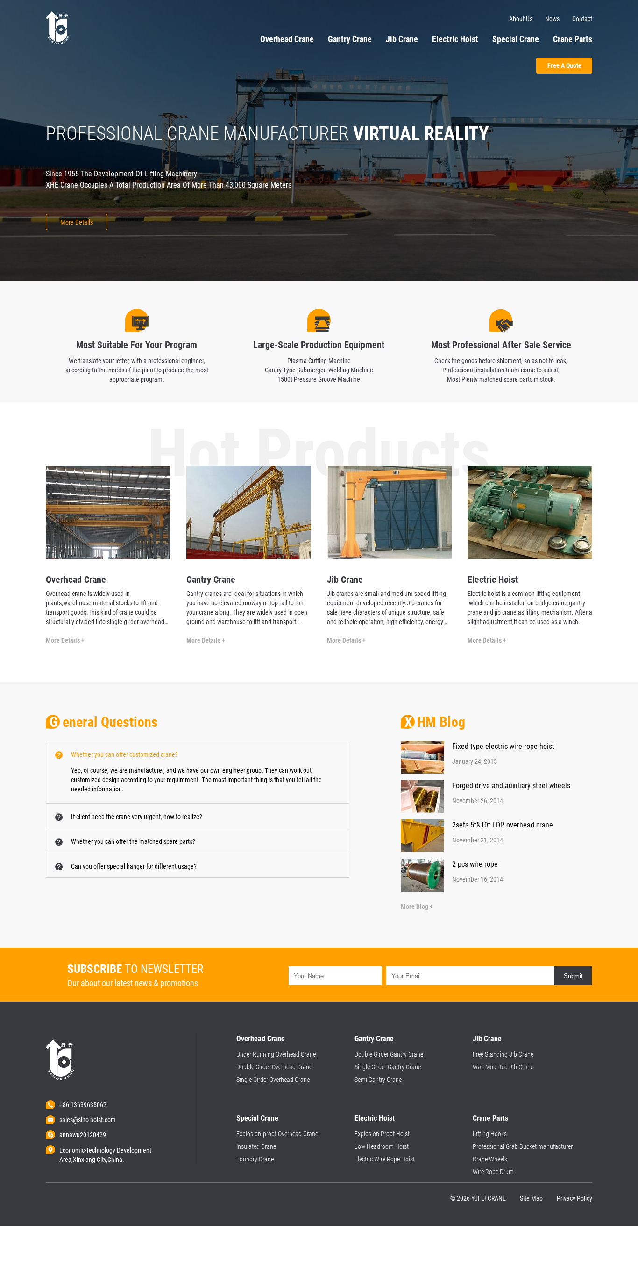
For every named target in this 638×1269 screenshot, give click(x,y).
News (552, 18)
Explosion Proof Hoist (382, 1134)
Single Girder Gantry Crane (387, 1067)
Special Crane (515, 39)
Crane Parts (572, 39)
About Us (520, 18)
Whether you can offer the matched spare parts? (133, 841)
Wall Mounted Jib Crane (503, 1067)
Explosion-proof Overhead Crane (277, 1134)
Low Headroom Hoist (381, 1146)
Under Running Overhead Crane (276, 1054)
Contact (582, 18)
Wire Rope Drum (493, 1171)
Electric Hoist (455, 39)
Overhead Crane (287, 39)
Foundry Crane (255, 1159)
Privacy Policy (574, 1198)
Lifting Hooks (490, 1134)
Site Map (531, 1198)
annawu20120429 (82, 1134)
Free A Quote (564, 65)
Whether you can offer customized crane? (124, 754)
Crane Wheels (490, 1159)
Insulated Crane (256, 1146)
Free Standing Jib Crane (503, 1054)
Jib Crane (402, 39)
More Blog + (417, 906)
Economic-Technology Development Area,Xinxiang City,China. (105, 1150)
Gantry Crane (350, 39)
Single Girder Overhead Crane (273, 1079)
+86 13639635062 (82, 1105)
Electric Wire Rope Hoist (384, 1159)
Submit (573, 975)
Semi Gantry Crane (378, 1079)
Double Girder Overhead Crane (274, 1067)
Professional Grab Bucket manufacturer (523, 1146)
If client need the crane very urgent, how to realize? (136, 816)
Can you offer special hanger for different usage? (134, 866)
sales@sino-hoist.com (87, 1120)
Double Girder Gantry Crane (388, 1054)
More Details (76, 222)
